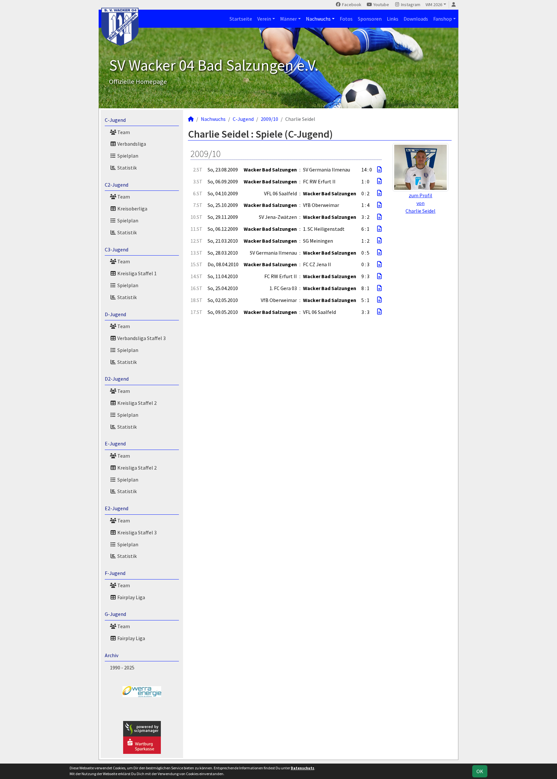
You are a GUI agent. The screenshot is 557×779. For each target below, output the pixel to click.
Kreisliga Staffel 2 (136, 403)
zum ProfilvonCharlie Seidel (420, 203)
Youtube (380, 4)
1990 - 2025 (122, 667)
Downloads (416, 18)
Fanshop (442, 18)
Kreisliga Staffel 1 (136, 273)
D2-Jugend (117, 378)
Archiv (111, 655)
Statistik (126, 167)
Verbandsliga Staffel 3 (141, 338)
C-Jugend (115, 120)
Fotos (346, 18)
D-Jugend (115, 314)
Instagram (410, 4)
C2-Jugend (116, 184)
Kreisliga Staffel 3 (136, 532)
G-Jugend (115, 614)
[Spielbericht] (379, 169)
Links (392, 18)
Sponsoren (370, 18)
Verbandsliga (131, 144)
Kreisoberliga (131, 208)
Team (123, 132)
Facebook (351, 4)
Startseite (241, 18)
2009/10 (269, 119)
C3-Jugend (116, 249)
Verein (264, 18)
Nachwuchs (318, 18)
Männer (288, 18)
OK (479, 771)
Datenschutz (302, 767)
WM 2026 (433, 4)
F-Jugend (115, 573)
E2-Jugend (116, 508)
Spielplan (127, 155)
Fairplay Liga (130, 597)
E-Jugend (115, 443)
